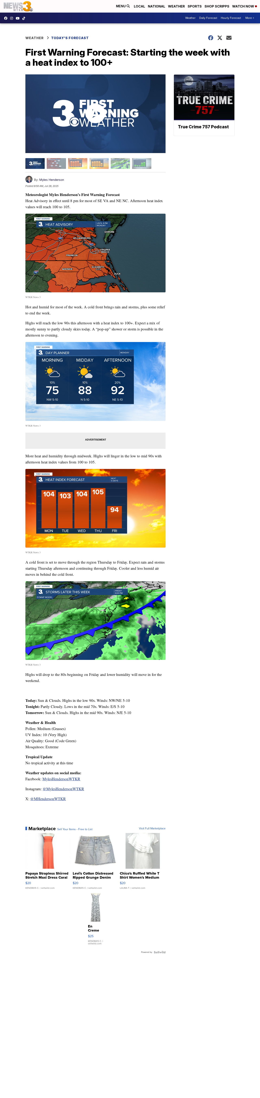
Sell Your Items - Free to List (74, 829)
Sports (195, 6)
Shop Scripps (217, 6)
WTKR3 (6, 18)
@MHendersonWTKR (48, 798)
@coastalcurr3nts (24, 18)
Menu (121, 6)
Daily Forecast (208, 18)
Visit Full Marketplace (152, 828)
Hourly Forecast (231, 18)
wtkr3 (12, 18)
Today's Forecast (70, 38)
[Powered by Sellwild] (160, 952)
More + (249, 18)
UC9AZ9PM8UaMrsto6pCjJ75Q (19, 18)
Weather (176, 6)
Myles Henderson (51, 180)
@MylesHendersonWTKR (63, 788)
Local (139, 6)
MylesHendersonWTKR (61, 778)
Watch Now (243, 6)
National (156, 6)
